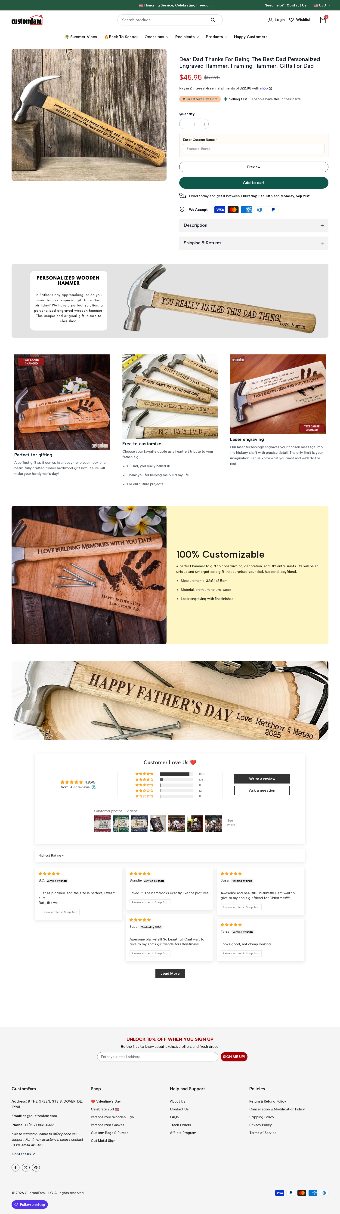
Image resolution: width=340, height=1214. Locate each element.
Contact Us (179, 1109)
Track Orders (180, 1125)
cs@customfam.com (40, 1116)
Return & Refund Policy (267, 1101)
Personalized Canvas (107, 1125)
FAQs (174, 1117)
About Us (177, 1101)
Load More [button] (170, 973)
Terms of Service (262, 1133)
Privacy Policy (260, 1125)
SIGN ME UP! (234, 1056)
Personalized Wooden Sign (112, 1117)
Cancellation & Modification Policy (277, 1109)
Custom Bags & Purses (109, 1133)
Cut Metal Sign (103, 1141)
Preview (253, 167)
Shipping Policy (261, 1117)
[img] (49, 874)
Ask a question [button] (262, 790)
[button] (145, 774)
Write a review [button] (262, 779)
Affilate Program (183, 1133)
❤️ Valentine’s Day (106, 1101)
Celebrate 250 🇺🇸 (105, 1109)
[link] (62, 402)
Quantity (187, 114)
